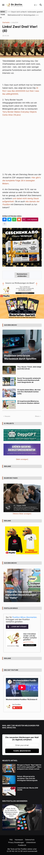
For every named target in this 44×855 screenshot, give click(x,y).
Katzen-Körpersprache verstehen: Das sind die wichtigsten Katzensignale (27, 778)
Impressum (19, 840)
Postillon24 (22, 845)
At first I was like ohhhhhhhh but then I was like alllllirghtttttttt (20, 91)
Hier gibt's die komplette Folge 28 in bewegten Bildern (21, 180)
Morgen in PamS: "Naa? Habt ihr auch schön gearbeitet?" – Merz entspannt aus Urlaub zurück (29, 767)
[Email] (19, 219)
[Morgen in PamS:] (9, 768)
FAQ (11, 840)
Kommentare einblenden (22, 275)
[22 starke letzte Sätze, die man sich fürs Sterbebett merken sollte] (9, 393)
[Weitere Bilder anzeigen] (22, 514)
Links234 (14, 22)
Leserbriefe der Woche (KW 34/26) (27, 789)
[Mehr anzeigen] (4, 224)
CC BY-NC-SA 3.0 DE (15, 851)
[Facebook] (4, 219)
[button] (3, 5)
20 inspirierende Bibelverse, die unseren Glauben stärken (28, 402)
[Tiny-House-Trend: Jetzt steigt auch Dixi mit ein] (9, 370)
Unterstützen (31, 842)
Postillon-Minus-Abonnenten (24, 617)
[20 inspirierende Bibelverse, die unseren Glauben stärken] (9, 404)
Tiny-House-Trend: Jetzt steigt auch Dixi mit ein (29, 368)
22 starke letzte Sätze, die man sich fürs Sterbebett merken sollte (29, 392)
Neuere (7, 416)
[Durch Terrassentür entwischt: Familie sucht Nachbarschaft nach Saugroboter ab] (9, 381)
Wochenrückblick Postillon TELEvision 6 (21, 699)
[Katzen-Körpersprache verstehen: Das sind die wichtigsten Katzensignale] (9, 779)
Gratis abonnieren (22, 751)
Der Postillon (22, 849)
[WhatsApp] (14, 219)
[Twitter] (9, 219)
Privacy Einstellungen (16, 842)
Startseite (5, 22)
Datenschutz (30, 840)
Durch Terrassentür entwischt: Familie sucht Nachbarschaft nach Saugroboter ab (29, 380)
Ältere (37, 416)
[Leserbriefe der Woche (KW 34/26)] (9, 791)
